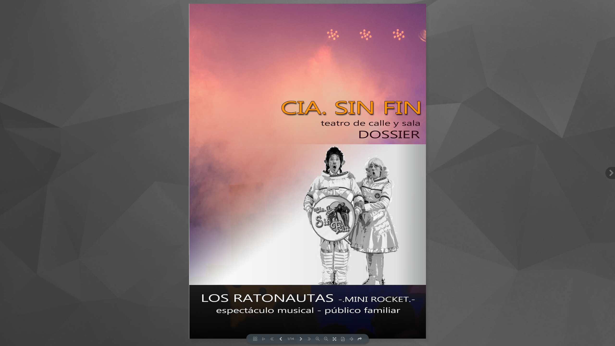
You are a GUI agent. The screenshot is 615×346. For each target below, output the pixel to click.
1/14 (291, 338)
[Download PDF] (343, 339)
